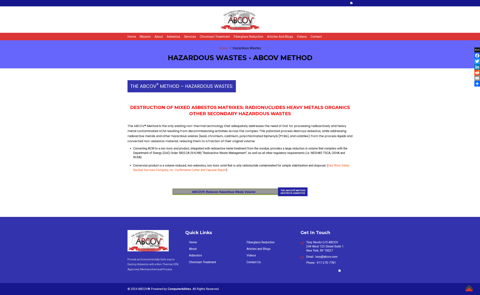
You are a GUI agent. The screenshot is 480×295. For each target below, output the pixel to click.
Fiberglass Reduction (248, 36)
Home (132, 36)
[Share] (477, 84)
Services (190, 36)
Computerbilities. (180, 289)
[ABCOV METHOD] (240, 19)
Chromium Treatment (215, 36)
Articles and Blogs (280, 36)
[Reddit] (477, 72)
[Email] (477, 78)
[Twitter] (477, 61)
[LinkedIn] (477, 67)
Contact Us (254, 262)
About (158, 36)
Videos (302, 36)
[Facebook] (477, 55)
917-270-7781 (326, 262)
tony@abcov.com (326, 256)
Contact (316, 36)
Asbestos (173, 36)
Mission (145, 36)
